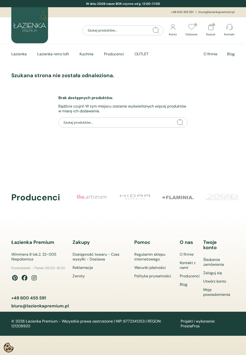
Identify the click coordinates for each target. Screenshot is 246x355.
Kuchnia (86, 54)
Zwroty (79, 276)
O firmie (210, 54)
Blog (231, 54)
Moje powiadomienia (216, 292)
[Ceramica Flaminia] (178, 197)
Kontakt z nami (188, 265)
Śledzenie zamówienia (213, 262)
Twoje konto (210, 245)
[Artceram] (92, 197)
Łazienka (19, 54)
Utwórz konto (214, 281)
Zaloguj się (212, 272)
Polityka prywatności (152, 276)
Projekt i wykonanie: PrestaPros (198, 324)
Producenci (114, 54)
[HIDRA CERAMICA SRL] (135, 197)
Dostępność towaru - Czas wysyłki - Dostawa (96, 257)
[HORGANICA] (221, 197)
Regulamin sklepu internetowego (149, 257)
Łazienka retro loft (53, 54)
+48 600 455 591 (182, 12)
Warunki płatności (150, 267)
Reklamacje (83, 267)
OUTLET (141, 54)
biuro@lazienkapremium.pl (216, 12)
